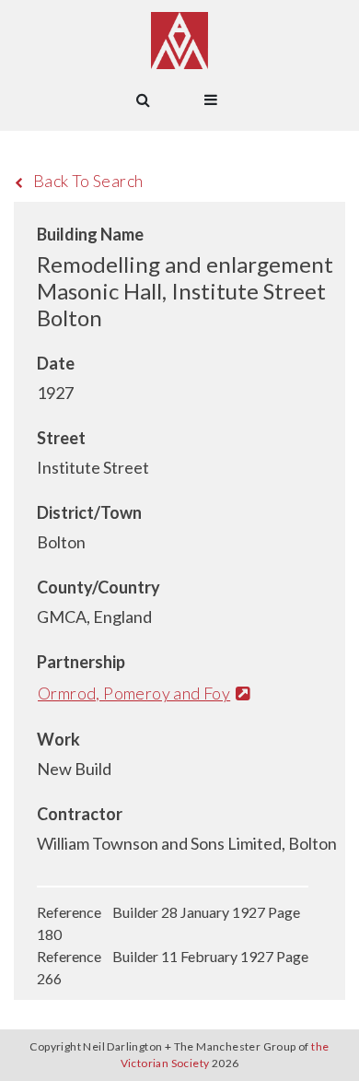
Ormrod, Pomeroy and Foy (134, 693)
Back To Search (88, 180)
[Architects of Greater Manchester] (179, 40)
